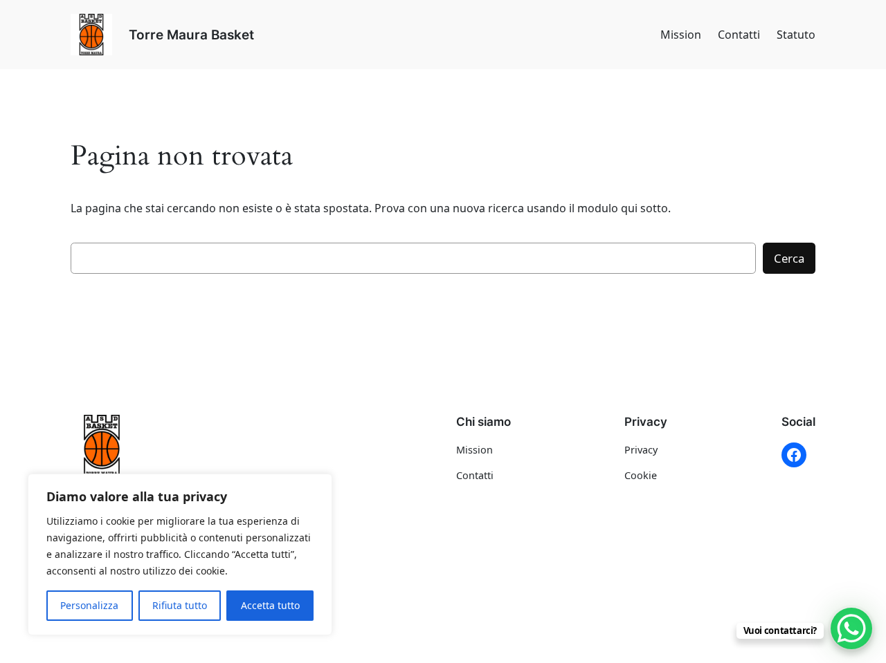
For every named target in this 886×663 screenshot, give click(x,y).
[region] (180, 554)
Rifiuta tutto (179, 605)
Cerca (789, 258)
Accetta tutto (270, 605)
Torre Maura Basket (191, 34)
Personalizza (89, 605)
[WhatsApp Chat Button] (851, 628)
